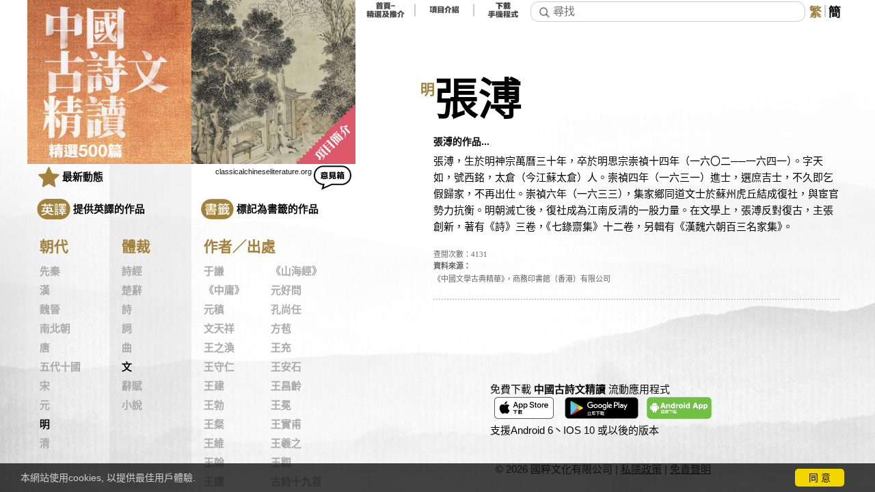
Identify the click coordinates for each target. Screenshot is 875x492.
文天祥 (219, 328)
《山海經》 (296, 271)
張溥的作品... (461, 141)
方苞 (281, 328)
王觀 (281, 462)
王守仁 (219, 366)
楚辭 (132, 290)
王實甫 (286, 424)
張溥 (478, 99)
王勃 (214, 405)
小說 (132, 405)
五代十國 (60, 366)
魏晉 (50, 309)
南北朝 (55, 328)
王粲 (214, 424)
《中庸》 (224, 290)
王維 (214, 443)
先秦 (50, 271)
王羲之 (286, 443)
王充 (281, 347)
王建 (214, 386)
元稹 (214, 309)
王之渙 (219, 347)
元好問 (286, 290)
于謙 (214, 271)
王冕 (281, 405)
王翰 (214, 462)
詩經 (132, 271)
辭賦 (132, 386)
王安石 (286, 366)
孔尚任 (286, 309)
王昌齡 (286, 386)
